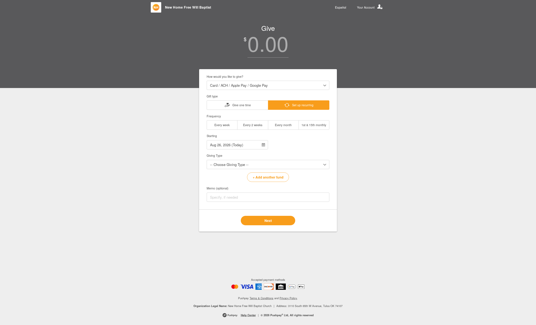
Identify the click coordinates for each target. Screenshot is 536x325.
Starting (212, 136)
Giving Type (214, 155)
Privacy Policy (288, 298)
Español (340, 7)
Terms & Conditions (261, 298)
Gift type (212, 96)
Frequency (214, 116)
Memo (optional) (217, 188)
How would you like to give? (225, 76)
